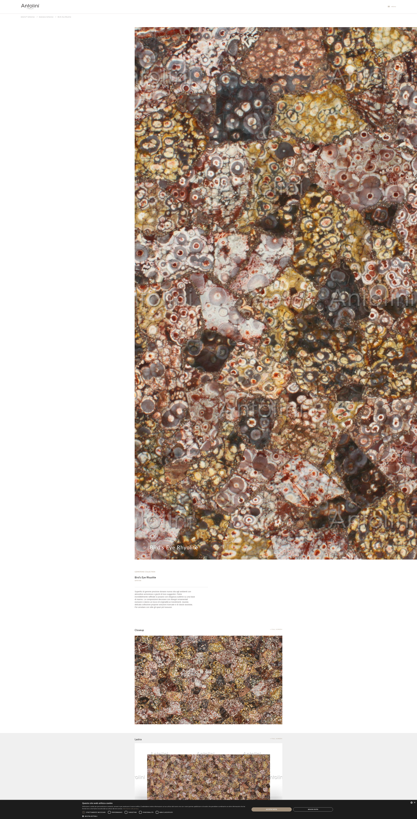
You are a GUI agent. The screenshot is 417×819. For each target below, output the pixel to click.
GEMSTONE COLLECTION (145, 571)
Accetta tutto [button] (271, 809)
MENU (393, 6)
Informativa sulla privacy (130, 809)
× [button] (414, 802)
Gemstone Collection (46, 17)
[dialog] (208, 809)
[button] (164, 816)
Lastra (138, 739)
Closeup (139, 630)
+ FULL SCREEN (276, 629)
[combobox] (411, 803)
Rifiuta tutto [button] (313, 809)
